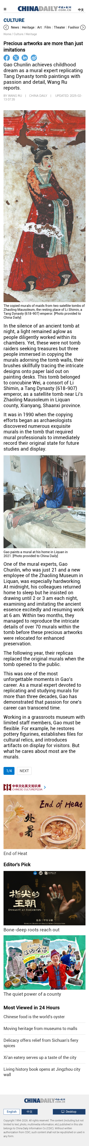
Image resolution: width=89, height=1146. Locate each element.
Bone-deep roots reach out (31, 929)
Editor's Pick (17, 864)
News (15, 27)
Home (7, 34)
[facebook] (7, 58)
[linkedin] (25, 58)
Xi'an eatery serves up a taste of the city (40, 1057)
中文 (81, 9)
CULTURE (14, 20)
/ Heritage (30, 34)
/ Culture (17, 34)
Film (47, 27)
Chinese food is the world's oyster (34, 1016)
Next (24, 771)
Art (39, 27)
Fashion (74, 27)
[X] (16, 58)
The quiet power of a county (32, 994)
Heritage (28, 27)
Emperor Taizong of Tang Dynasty (41, 853)
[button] (6, 27)
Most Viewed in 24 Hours (32, 1008)
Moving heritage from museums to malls (40, 1028)
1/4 (9, 771)
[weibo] (34, 58)
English (12, 1111)
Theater (59, 27)
